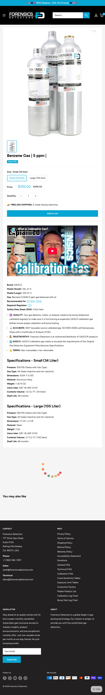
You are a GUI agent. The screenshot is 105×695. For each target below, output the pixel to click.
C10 (30, 305)
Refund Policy (64, 547)
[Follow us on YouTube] (15, 678)
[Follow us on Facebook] (5, 678)
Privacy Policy (64, 534)
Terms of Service (65, 538)
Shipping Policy (64, 542)
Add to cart (52, 213)
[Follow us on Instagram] (10, 678)
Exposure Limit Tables (67, 582)
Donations (62, 560)
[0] (101, 15)
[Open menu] (4, 15)
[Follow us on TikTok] (20, 678)
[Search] (86, 15)
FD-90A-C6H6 (34, 301)
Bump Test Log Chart (67, 600)
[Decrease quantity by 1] (21, 196)
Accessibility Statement (69, 556)
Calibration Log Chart (67, 596)
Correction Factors (66, 587)
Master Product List (66, 591)
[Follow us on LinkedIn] (25, 678)
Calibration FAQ (65, 573)
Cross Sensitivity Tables (68, 578)
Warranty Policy (64, 551)
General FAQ (63, 565)
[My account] (96, 15)
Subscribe (12, 659)
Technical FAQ (64, 569)
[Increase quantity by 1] (35, 196)
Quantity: (11, 196)
